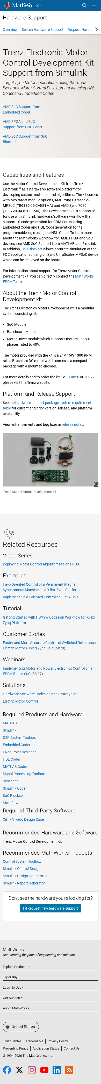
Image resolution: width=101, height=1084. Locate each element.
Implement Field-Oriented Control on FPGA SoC (40, 597)
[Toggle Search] (84, 5)
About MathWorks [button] (16, 1008)
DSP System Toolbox (19, 737)
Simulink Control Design (22, 869)
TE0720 (90, 377)
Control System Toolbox (22, 861)
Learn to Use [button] (12, 987)
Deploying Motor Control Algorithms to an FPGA (41, 564)
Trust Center (12, 1041)
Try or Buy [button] (10, 977)
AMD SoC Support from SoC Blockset (25, 139)
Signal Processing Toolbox (24, 774)
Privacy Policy (58, 1041)
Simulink (9, 730)
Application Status (46, 1048)
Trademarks (34, 1041)
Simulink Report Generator (24, 883)
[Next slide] (91, 29)
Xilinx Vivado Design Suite (23, 819)
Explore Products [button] (15, 967)
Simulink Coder (15, 788)
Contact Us (72, 1048)
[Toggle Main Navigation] (94, 5)
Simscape (10, 781)
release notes (72, 424)
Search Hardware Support (42, 29)
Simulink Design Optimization (26, 876)
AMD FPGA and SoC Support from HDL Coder (22, 124)
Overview (10, 29)
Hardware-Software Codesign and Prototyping (40, 694)
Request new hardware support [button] (52, 908)
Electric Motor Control (20, 701)
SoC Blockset (31, 249)
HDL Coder (11, 759)
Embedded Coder (16, 745)
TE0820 (73, 377)
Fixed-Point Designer (19, 752)
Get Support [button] (11, 998)
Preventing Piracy (15, 1048)
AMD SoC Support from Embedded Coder (21, 109)
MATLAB (10, 723)
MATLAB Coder (15, 766)
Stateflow (10, 803)
